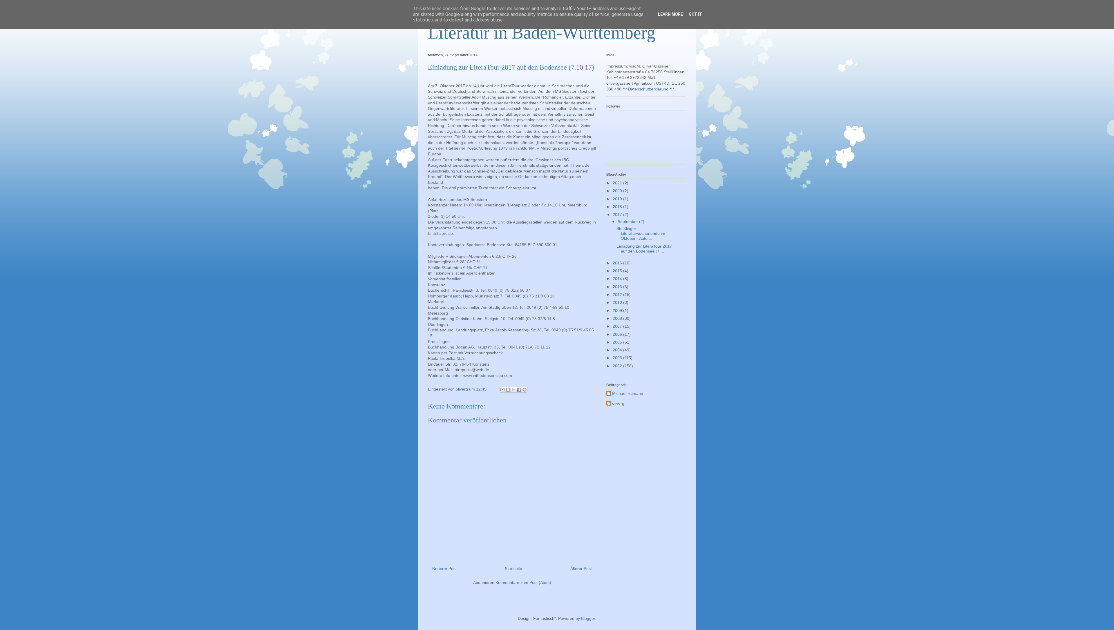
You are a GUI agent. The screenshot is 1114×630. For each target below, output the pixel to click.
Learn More (670, 14)
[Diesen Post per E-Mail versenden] (502, 390)
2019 (618, 199)
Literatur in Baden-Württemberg (541, 32)
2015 (618, 270)
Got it (695, 14)
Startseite (513, 568)
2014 (618, 278)
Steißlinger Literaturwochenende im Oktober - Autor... (640, 233)
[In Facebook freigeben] (519, 390)
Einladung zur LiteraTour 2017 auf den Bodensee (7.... (644, 248)
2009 (618, 310)
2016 (618, 263)
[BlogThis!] (508, 390)
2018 (618, 206)
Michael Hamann (627, 393)
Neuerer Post (444, 568)
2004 (618, 350)
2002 (618, 366)
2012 (618, 294)
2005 (618, 342)
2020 (618, 190)
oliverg (618, 403)
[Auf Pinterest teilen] (524, 390)
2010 (618, 302)
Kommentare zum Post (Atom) (523, 582)
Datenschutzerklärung (648, 89)
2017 (618, 214)
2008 (618, 318)
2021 (618, 183)
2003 (618, 357)
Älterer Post (581, 568)
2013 (618, 286)
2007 (618, 326)
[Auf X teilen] (513, 390)
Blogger (588, 618)
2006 (618, 334)
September (628, 221)
